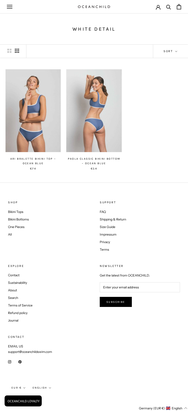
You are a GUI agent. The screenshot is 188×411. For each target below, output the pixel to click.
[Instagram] (9, 361)
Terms (104, 249)
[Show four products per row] (17, 51)
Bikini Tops (15, 212)
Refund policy (18, 313)
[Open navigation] (9, 7)
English (40, 387)
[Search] (168, 6)
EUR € (16, 387)
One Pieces (16, 227)
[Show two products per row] (9, 51)
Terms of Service (20, 305)
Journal (13, 320)
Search (13, 298)
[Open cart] (179, 6)
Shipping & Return (113, 219)
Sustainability (17, 283)
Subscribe (115, 302)
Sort (168, 51)
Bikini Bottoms (18, 219)
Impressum (108, 234)
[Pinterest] (20, 361)
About (12, 290)
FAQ (103, 212)
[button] (154, 408)
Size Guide (107, 227)
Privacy (105, 242)
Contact (13, 275)
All (10, 234)
